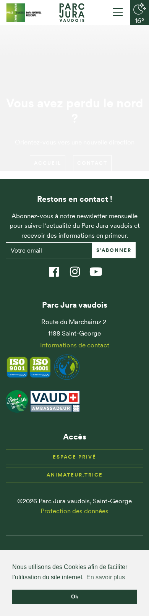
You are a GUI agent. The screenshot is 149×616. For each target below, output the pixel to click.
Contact (92, 163)
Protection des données (74, 511)
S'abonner (113, 250)
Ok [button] (74, 596)
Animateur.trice (75, 475)
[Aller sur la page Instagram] (78, 268)
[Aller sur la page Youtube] (99, 268)
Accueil (47, 163)
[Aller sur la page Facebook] (57, 268)
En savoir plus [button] (105, 577)
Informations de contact (74, 345)
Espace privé (74, 457)
